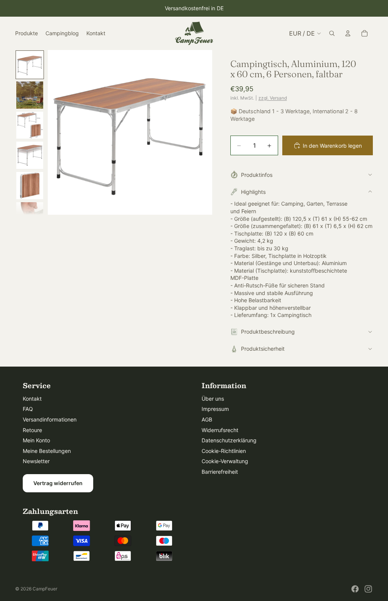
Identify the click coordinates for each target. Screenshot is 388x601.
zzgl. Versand (272, 98)
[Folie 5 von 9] (30, 185)
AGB (207, 419)
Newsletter (36, 461)
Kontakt (32, 398)
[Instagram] (368, 588)
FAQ (28, 409)
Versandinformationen (50, 419)
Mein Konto (36, 440)
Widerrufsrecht (220, 430)
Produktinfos (256, 175)
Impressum (215, 409)
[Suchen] (332, 33)
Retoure (32, 430)
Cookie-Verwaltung (225, 461)
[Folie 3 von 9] (30, 125)
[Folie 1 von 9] (30, 64)
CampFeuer (45, 589)
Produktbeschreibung (268, 331)
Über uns (213, 398)
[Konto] (348, 33)
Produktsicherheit (263, 348)
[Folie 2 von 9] (30, 95)
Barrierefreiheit (220, 471)
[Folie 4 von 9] (30, 155)
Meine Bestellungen (47, 451)
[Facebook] (355, 588)
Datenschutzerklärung (229, 440)
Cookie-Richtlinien (224, 451)
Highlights (253, 192)
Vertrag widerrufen (58, 483)
